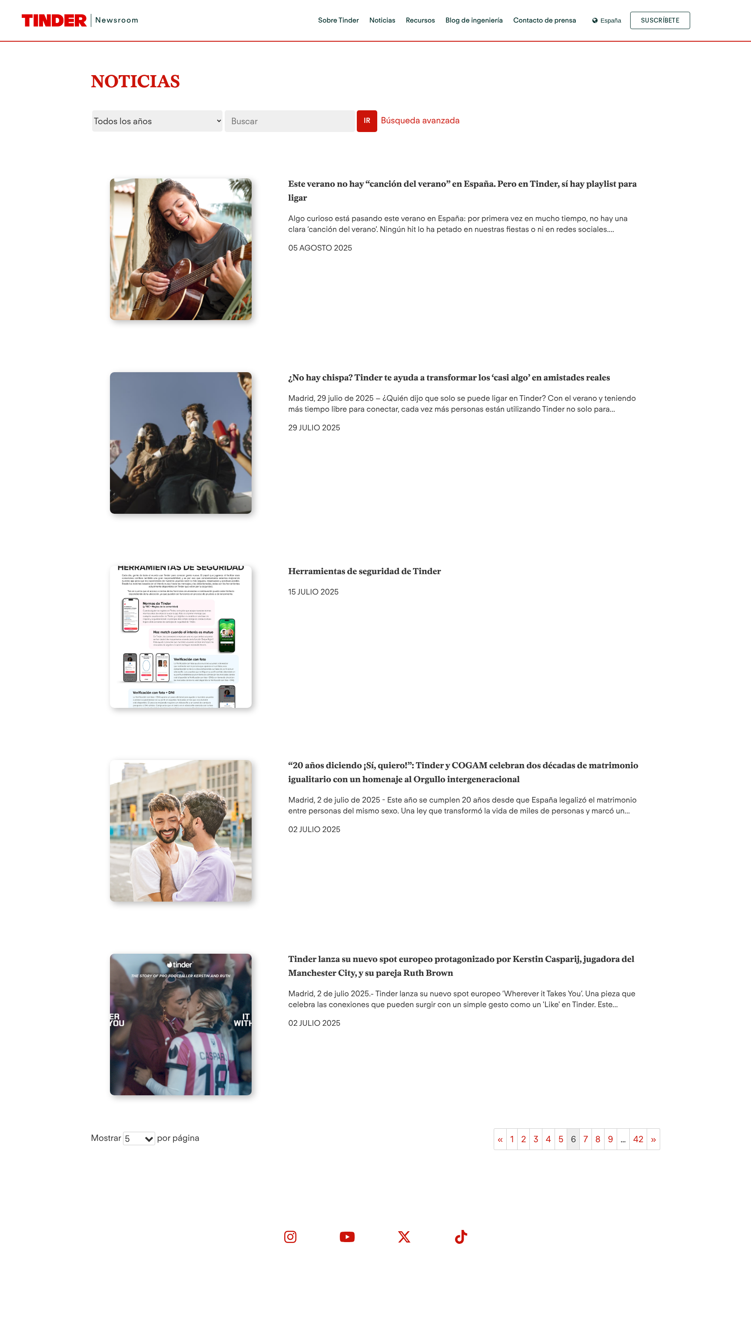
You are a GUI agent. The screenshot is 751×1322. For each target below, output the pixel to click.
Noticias (382, 20)
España (611, 20)
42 (638, 1139)
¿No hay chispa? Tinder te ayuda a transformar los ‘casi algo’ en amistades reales (449, 377)
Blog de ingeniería (474, 20)
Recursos (420, 20)
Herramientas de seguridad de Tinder (364, 571)
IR (367, 120)
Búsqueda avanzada (420, 120)
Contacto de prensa (544, 20)
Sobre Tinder (338, 20)
